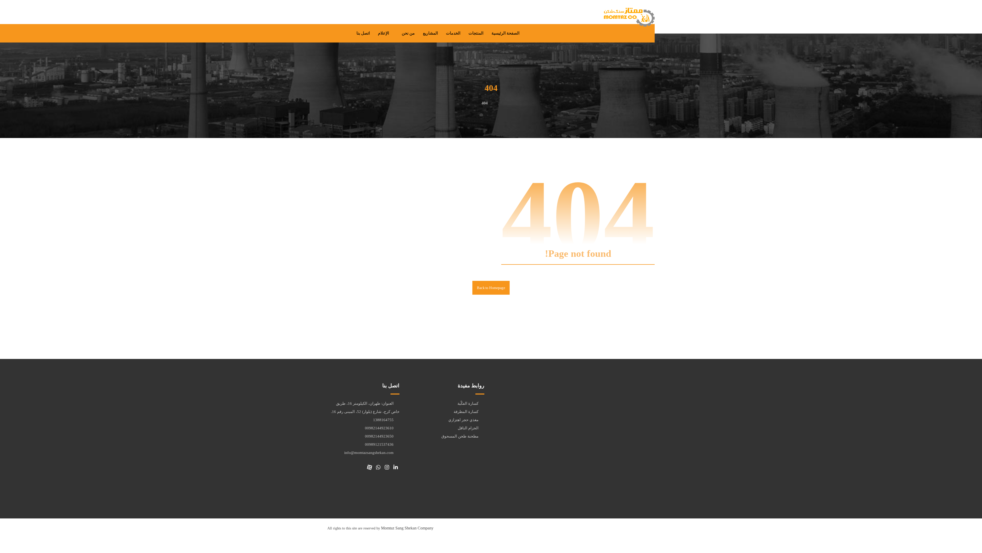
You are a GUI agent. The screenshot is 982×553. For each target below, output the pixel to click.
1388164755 (383, 420)
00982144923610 (379, 428)
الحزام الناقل (468, 428)
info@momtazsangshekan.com (369, 453)
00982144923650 (379, 436)
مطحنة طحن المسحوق (459, 436)
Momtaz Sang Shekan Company (407, 528)
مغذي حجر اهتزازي (463, 420)
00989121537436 (379, 444)
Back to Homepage (491, 288)
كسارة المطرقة (466, 412)
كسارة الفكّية (467, 403)
